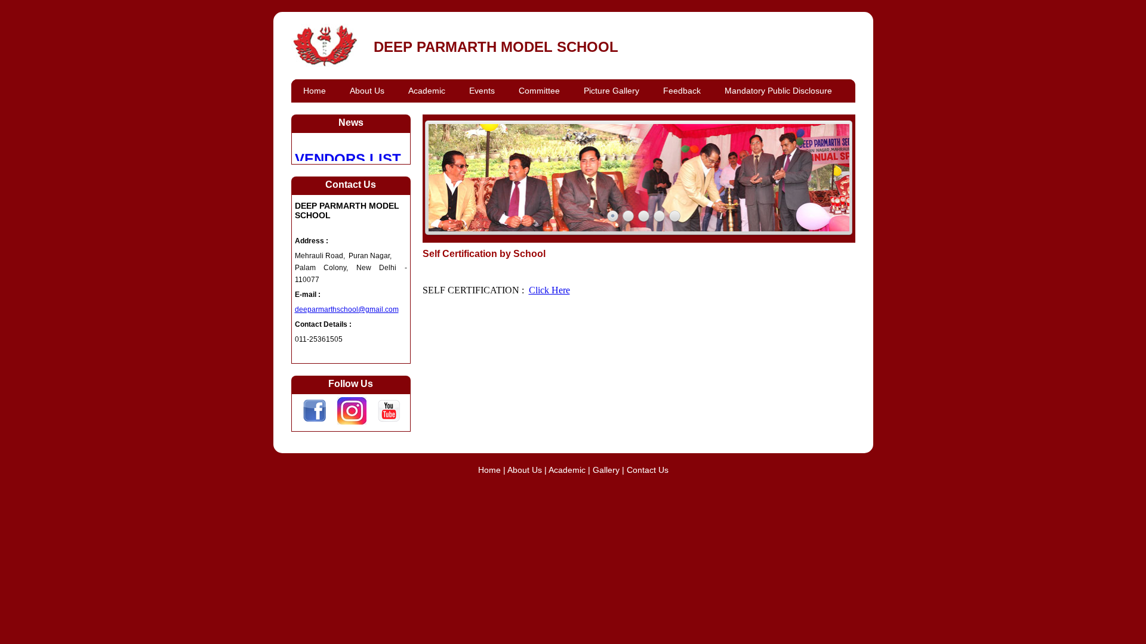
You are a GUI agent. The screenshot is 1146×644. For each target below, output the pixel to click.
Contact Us (647, 470)
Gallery (606, 470)
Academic (567, 470)
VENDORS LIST (348, 155)
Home (489, 470)
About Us (525, 470)
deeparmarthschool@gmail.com (347, 309)
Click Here (549, 290)
